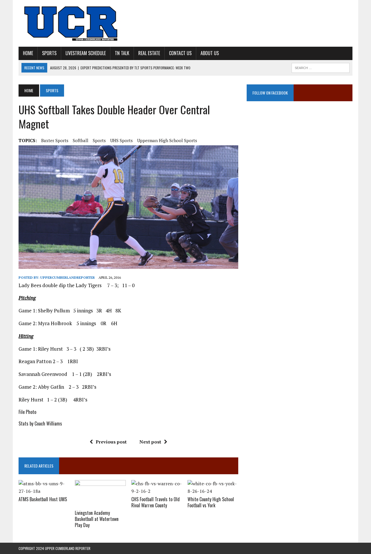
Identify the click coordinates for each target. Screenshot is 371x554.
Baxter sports (54, 140)
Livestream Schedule (86, 53)
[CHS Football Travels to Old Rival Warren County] (156, 491)
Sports (49, 53)
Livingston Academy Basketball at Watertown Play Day (97, 518)
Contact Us (180, 53)
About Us (210, 53)
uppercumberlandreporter (67, 277)
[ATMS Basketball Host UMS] (44, 491)
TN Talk (122, 53)
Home (28, 53)
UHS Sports (121, 140)
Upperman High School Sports (167, 140)
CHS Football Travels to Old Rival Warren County (155, 502)
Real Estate (149, 53)
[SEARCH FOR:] (321, 67)
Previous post (111, 442)
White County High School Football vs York (211, 502)
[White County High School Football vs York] (213, 491)
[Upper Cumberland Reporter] (71, 23)
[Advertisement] (299, 166)
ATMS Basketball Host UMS (43, 499)
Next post (150, 442)
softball (80, 140)
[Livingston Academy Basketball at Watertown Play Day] (100, 505)
